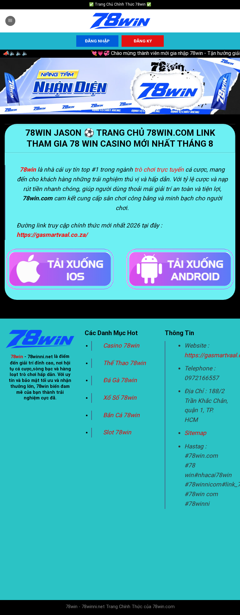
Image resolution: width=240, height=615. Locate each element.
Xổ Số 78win (120, 397)
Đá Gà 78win (120, 380)
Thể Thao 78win (124, 363)
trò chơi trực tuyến (159, 169)
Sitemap (195, 433)
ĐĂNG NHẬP (97, 40)
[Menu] (10, 21)
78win (17, 356)
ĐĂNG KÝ (143, 40)
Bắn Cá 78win (121, 415)
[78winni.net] (120, 21)
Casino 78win (122, 345)
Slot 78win (117, 432)
